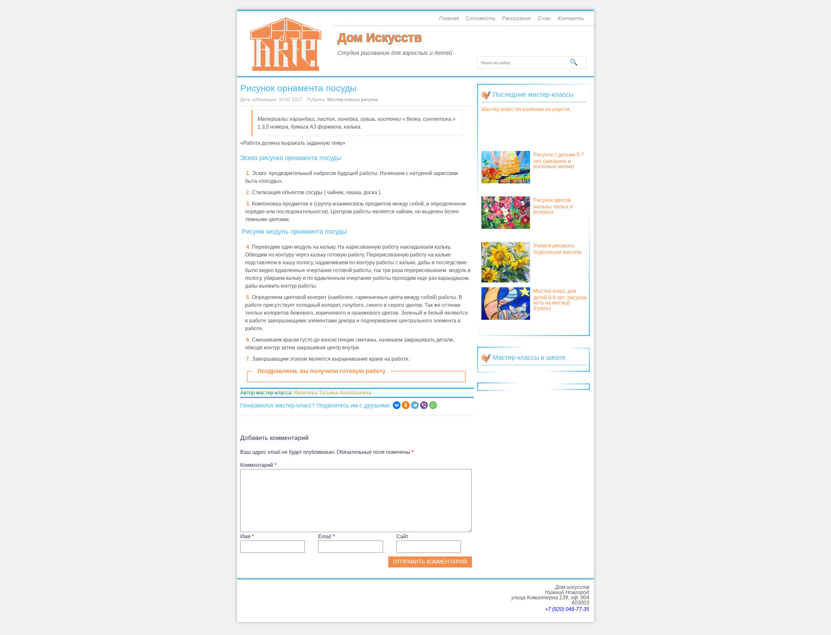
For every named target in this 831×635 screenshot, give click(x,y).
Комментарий (258, 465)
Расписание (516, 18)
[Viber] (424, 405)
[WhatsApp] (433, 405)
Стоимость (480, 18)
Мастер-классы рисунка (352, 99)
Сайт (402, 536)
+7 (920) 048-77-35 (567, 609)
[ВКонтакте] (397, 405)
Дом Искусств (380, 37)
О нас (544, 18)
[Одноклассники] (406, 405)
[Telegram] (415, 405)
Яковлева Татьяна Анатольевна (332, 392)
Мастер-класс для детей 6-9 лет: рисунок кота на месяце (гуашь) (560, 299)
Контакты (571, 18)
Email (326, 536)
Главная (449, 18)
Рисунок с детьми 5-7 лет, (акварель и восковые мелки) (558, 160)
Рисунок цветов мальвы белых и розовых (553, 206)
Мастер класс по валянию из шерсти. (526, 109)
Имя (247, 536)
